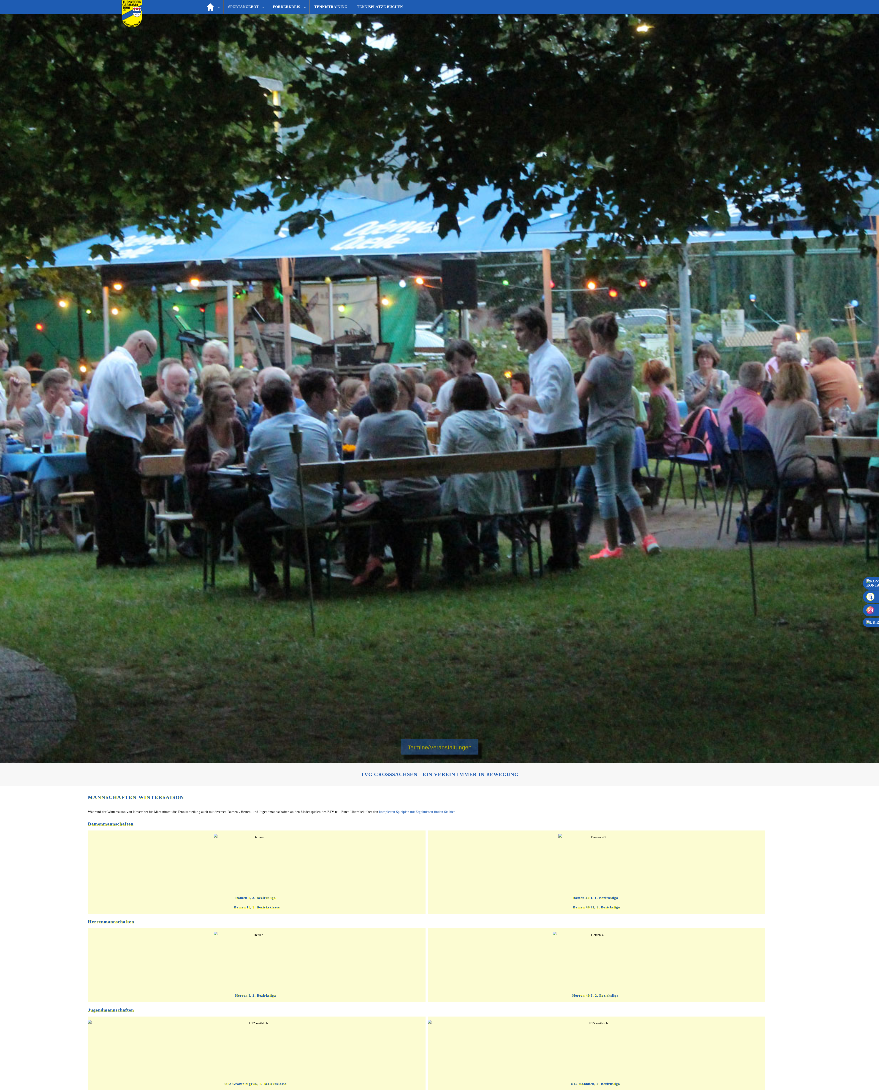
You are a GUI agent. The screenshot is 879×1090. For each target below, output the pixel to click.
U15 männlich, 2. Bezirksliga (595, 1084)
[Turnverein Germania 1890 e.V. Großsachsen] (132, 26)
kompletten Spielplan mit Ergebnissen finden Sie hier (417, 812)
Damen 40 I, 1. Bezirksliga (595, 898)
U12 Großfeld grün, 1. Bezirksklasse (255, 1084)
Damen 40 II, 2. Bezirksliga (596, 907)
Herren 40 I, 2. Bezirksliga (595, 995)
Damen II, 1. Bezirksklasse (257, 907)
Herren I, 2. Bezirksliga (255, 995)
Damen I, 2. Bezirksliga (255, 898)
